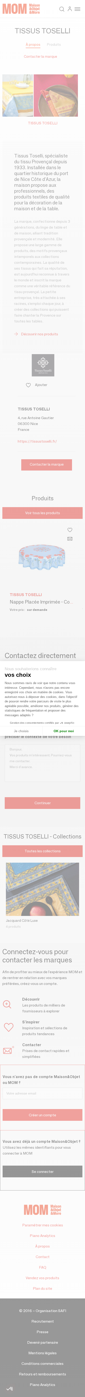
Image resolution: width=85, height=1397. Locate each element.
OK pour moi (64, 731)
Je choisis (21, 731)
